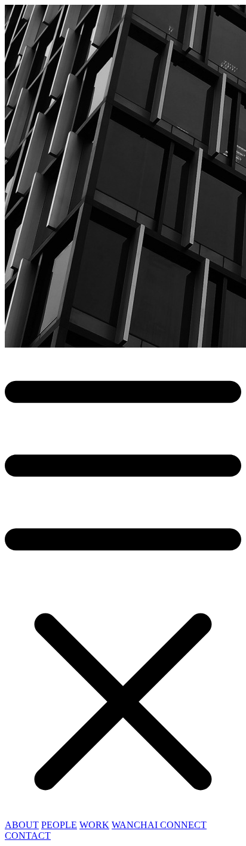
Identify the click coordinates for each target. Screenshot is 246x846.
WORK (94, 825)
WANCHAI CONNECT (159, 825)
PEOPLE (59, 825)
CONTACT (28, 835)
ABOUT (22, 825)
